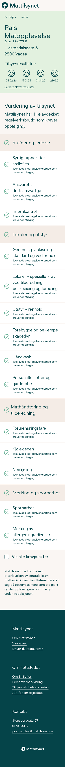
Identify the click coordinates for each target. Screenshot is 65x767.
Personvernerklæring (27, 682)
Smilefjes (10, 17)
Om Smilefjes (22, 676)
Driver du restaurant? (27, 649)
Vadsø (24, 17)
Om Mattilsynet (23, 638)
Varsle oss (19, 643)
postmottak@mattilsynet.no (32, 731)
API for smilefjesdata (27, 692)
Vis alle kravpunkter (30, 556)
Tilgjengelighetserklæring (30, 687)
